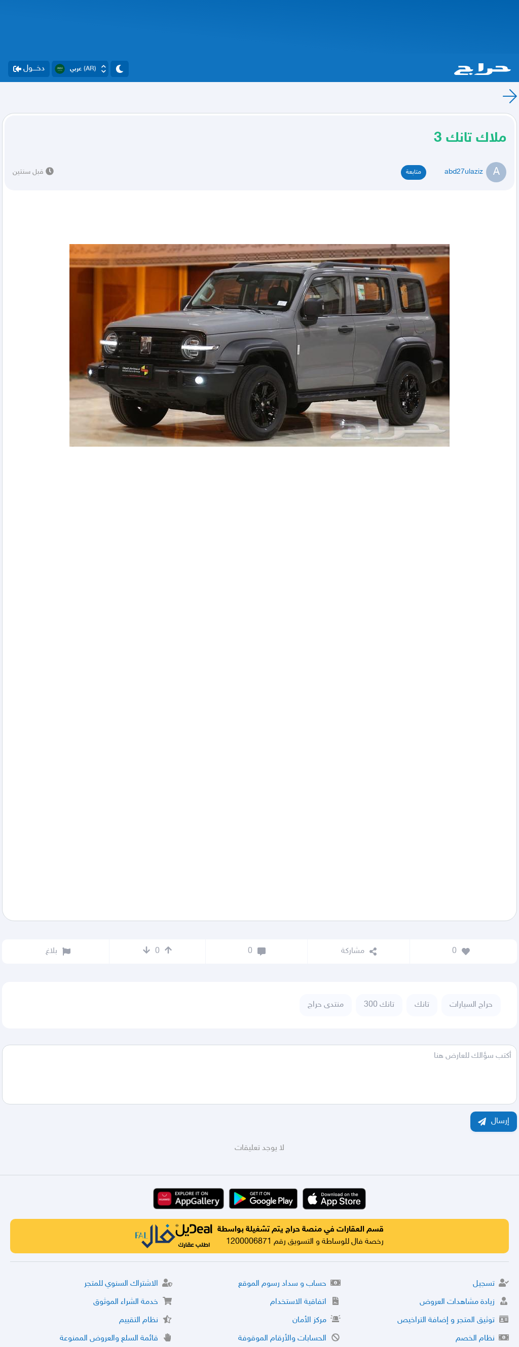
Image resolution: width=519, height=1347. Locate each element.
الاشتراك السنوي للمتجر (121, 1284)
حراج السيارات (471, 1005)
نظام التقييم (138, 1320)
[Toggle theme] (119, 68)
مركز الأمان (309, 1320)
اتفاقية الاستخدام (298, 1302)
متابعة (413, 172)
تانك (422, 1005)
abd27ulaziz (463, 172)
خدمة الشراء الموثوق (125, 1302)
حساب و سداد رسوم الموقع (282, 1284)
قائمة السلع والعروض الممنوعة (109, 1338)
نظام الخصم (475, 1338)
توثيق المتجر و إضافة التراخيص (446, 1320)
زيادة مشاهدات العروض (457, 1302)
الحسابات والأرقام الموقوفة (282, 1338)
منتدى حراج (326, 1005)
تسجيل (484, 1284)
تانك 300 (379, 1005)
